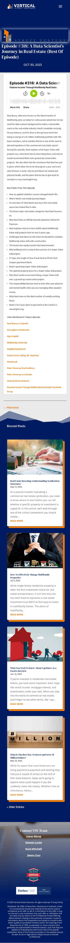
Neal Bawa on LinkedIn (17, 323)
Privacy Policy (57, 902)
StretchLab (12, 362)
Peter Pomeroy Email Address (21, 368)
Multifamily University (17, 342)
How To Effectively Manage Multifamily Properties (30, 576)
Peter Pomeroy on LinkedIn (19, 374)
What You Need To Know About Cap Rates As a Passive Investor (33, 669)
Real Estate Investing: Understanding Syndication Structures (34, 482)
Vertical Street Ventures (18, 381)
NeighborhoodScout (16, 349)
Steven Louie (33, 842)
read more (16, 521)
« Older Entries (15, 807)
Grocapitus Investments (18, 330)
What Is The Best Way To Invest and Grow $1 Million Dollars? (32, 756)
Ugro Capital (12, 336)
